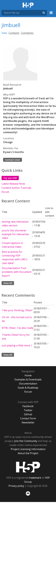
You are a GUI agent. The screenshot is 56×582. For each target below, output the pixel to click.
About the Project (28, 453)
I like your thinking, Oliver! (17, 310)
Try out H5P (10, 177)
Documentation (28, 383)
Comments (27, 33)
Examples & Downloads (28, 379)
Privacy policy (16, 486)
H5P (28, 467)
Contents (14, 33)
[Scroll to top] (28, 496)
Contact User (12, 159)
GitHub (28, 414)
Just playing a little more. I (17, 345)
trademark (35, 477)
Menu (51, 14)
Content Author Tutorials (16, 188)
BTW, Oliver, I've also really (17, 328)
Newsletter (28, 422)
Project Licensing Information (28, 449)
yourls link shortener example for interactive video (15, 234)
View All (7, 283)
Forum (5, 192)
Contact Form (28, 418)
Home (28, 375)
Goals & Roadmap (28, 387)
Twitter (28, 410)
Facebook (28, 406)
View (4, 33)
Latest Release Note (13, 183)
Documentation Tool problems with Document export (16, 271)
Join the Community (25, 441)
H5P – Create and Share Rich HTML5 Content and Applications (28, 5)
